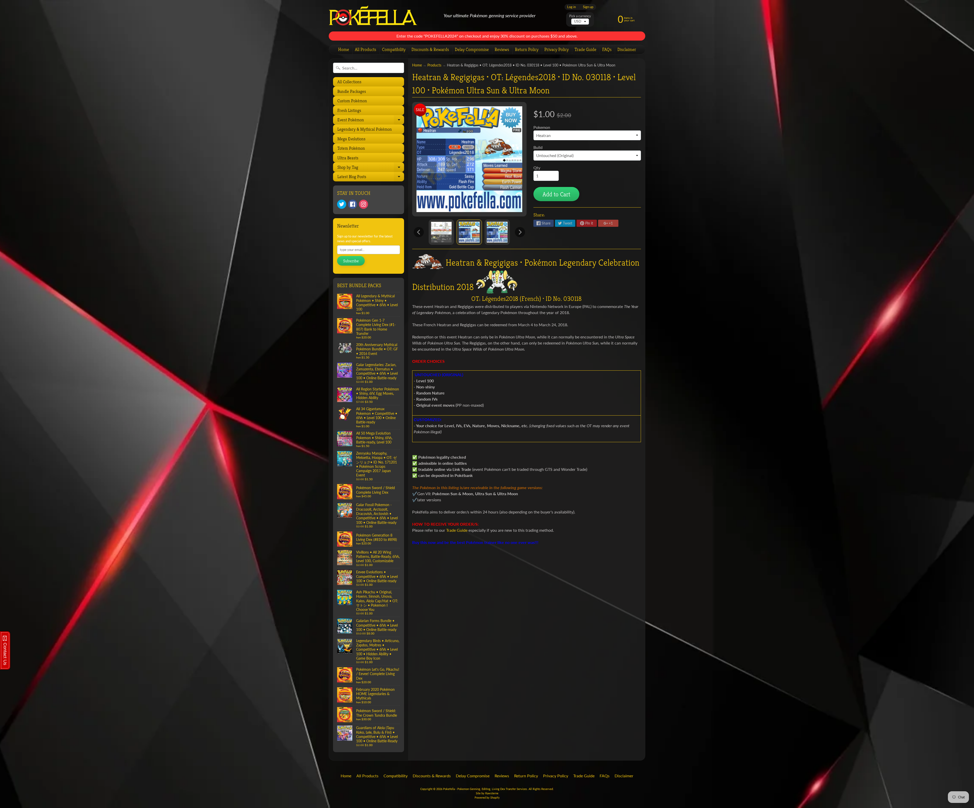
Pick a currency (580, 16)
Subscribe (351, 261)
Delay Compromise (472, 49)
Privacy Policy (556, 49)
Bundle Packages (351, 91)
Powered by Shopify (487, 797)
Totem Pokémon (351, 148)
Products (434, 65)
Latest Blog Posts (370, 177)
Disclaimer (626, 49)
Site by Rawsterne (487, 793)
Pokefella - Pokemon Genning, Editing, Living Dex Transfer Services (485, 788)
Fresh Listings (349, 110)
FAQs (607, 49)
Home (343, 49)
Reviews (502, 49)
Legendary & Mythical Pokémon (364, 129)
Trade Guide (585, 49)
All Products (365, 49)
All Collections (349, 81)
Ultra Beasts (347, 158)
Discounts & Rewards (430, 49)
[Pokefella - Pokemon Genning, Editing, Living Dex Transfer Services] (373, 15)
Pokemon (541, 127)
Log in (571, 7)
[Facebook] (352, 204)
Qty (536, 167)
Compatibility (394, 49)
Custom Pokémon (352, 101)
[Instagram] (363, 204)
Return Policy (526, 49)
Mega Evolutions (351, 139)
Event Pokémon (370, 121)
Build (538, 147)
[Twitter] (341, 204)
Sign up (588, 7)
